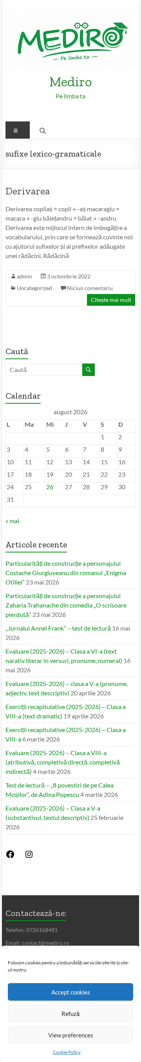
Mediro (70, 81)
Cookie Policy (67, 1052)
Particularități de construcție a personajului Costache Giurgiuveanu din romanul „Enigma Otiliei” (65, 573)
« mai (12, 520)
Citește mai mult (111, 299)
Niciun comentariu (90, 288)
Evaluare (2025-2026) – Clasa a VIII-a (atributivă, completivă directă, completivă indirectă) (62, 762)
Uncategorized (34, 288)
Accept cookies (70, 992)
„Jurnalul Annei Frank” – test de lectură (58, 628)
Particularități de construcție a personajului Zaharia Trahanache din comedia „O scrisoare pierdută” (66, 605)
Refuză (70, 1013)
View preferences (70, 1035)
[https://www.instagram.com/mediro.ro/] (29, 856)
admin (24, 276)
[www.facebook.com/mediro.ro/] (10, 856)
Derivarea (27, 191)
